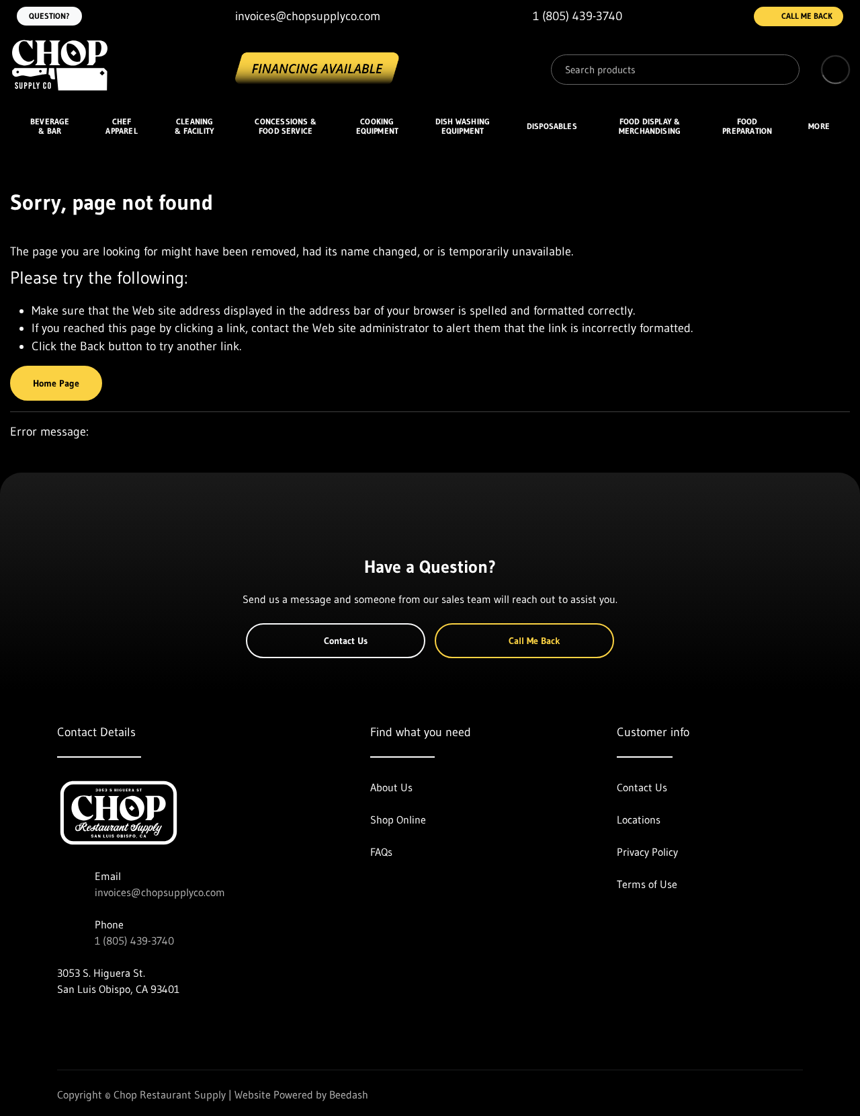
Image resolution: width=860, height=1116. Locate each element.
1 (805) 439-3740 (134, 940)
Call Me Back (806, 16)
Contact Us (346, 641)
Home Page (56, 383)
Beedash (348, 1094)
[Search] (779, 69)
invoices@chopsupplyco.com (160, 892)
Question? (49, 16)
